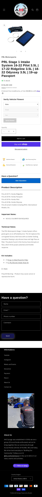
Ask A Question (21, 180)
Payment (7, 373)
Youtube (6, 355)
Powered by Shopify (26, 493)
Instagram (7, 360)
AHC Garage (17, 493)
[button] (4, 10)
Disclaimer (7, 369)
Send (8, 336)
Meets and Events (10, 364)
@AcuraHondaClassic (11, 456)
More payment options (21, 149)
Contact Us (7, 387)
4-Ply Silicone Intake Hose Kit (18, 263)
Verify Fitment (10, 120)
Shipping (4, 87)
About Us (7, 382)
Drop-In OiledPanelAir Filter (18, 260)
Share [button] (5, 269)
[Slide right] (25, 51)
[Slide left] (16, 51)
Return (6, 378)
